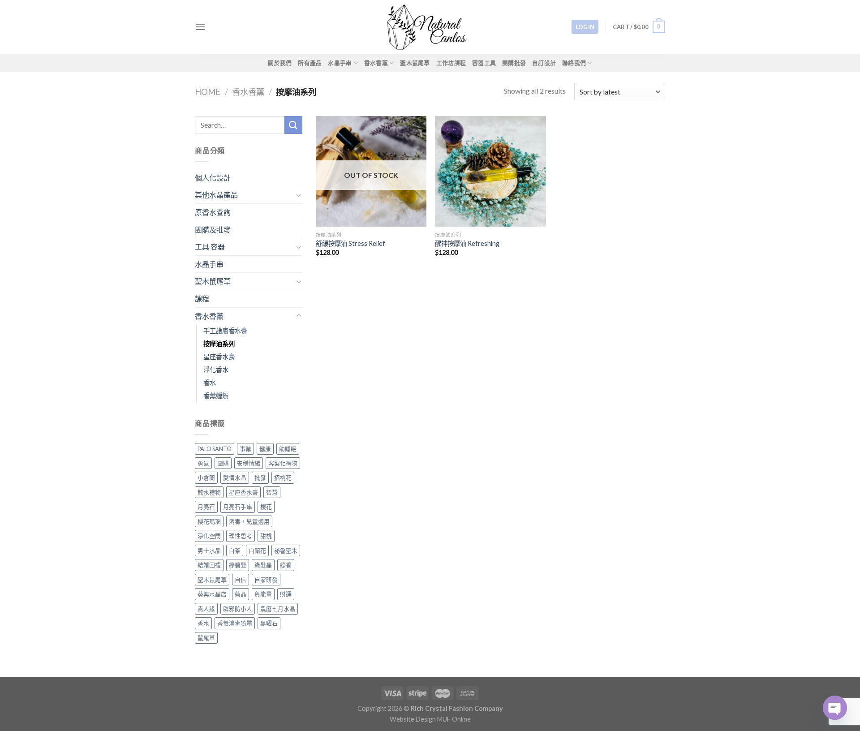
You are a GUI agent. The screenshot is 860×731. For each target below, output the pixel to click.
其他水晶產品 (216, 194)
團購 (223, 463)
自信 (240, 579)
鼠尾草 (206, 637)
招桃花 (283, 477)
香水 (209, 383)
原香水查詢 (213, 212)
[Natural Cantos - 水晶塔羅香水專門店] (430, 27)
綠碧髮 (237, 564)
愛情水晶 (234, 477)
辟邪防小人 (237, 608)
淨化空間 (209, 535)
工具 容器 (210, 246)
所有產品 (310, 62)
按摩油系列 (219, 344)
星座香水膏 (219, 357)
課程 (202, 298)
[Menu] (200, 27)
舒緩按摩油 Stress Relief (350, 243)
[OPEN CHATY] (835, 708)
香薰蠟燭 (215, 396)
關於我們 (280, 62)
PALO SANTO (215, 448)
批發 (260, 477)
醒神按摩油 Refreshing (467, 243)
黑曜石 (269, 623)
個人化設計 (213, 177)
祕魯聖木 (285, 550)
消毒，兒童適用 (249, 521)
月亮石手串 (237, 506)
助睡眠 (288, 448)
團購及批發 (213, 229)
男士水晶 (209, 550)
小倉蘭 (206, 477)
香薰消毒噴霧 (234, 623)
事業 (245, 448)
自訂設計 (544, 62)
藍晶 (240, 594)
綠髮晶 (263, 564)
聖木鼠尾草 (415, 62)
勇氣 (203, 463)
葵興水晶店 (212, 594)
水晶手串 (340, 62)
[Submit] (293, 124)
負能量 (263, 594)
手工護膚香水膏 (225, 331)
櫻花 (266, 506)
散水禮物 (209, 492)
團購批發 (514, 62)
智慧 (272, 492)
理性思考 (240, 535)
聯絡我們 (574, 62)
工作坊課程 (451, 62)
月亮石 (206, 506)
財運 (286, 594)
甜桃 (266, 535)
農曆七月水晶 (277, 608)
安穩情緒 (248, 463)
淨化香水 (215, 370)
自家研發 (266, 579)
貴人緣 (206, 608)
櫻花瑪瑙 (209, 521)
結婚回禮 (209, 564)
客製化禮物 (282, 463)
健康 (265, 448)
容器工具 (484, 62)
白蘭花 (257, 550)
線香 (286, 564)
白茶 (235, 550)
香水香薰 (376, 62)
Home (207, 92)
